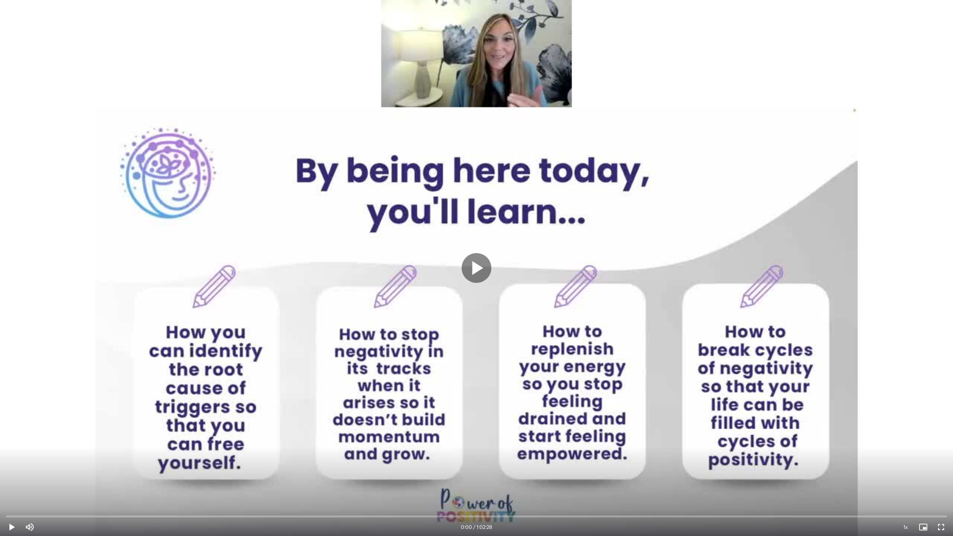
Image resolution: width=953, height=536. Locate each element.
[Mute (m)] (30, 527)
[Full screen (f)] (941, 527)
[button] (12, 527)
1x (905, 527)
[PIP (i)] (923, 527)
